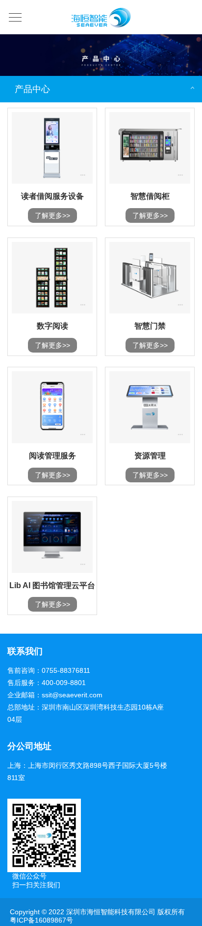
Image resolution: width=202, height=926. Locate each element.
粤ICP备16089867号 (41, 920)
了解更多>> (52, 215)
